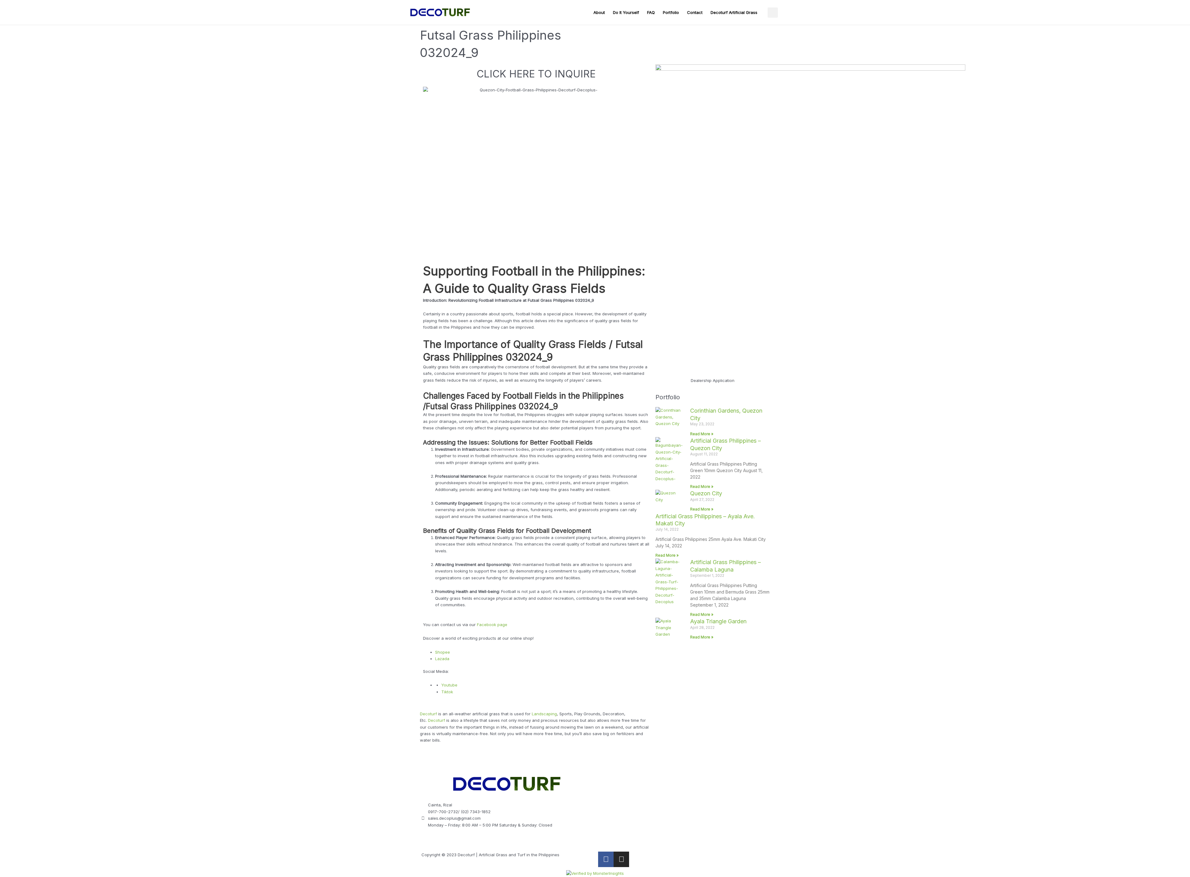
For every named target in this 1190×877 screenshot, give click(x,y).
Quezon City (706, 493)
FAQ (651, 12)
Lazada (442, 658)
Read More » (701, 434)
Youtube (449, 684)
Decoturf (428, 713)
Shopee (442, 652)
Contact (695, 12)
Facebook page (492, 624)
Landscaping (544, 713)
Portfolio (671, 12)
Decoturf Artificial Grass (734, 12)
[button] (773, 12)
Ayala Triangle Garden (718, 621)
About (599, 12)
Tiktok (447, 691)
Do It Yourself (626, 12)
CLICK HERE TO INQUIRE (536, 74)
